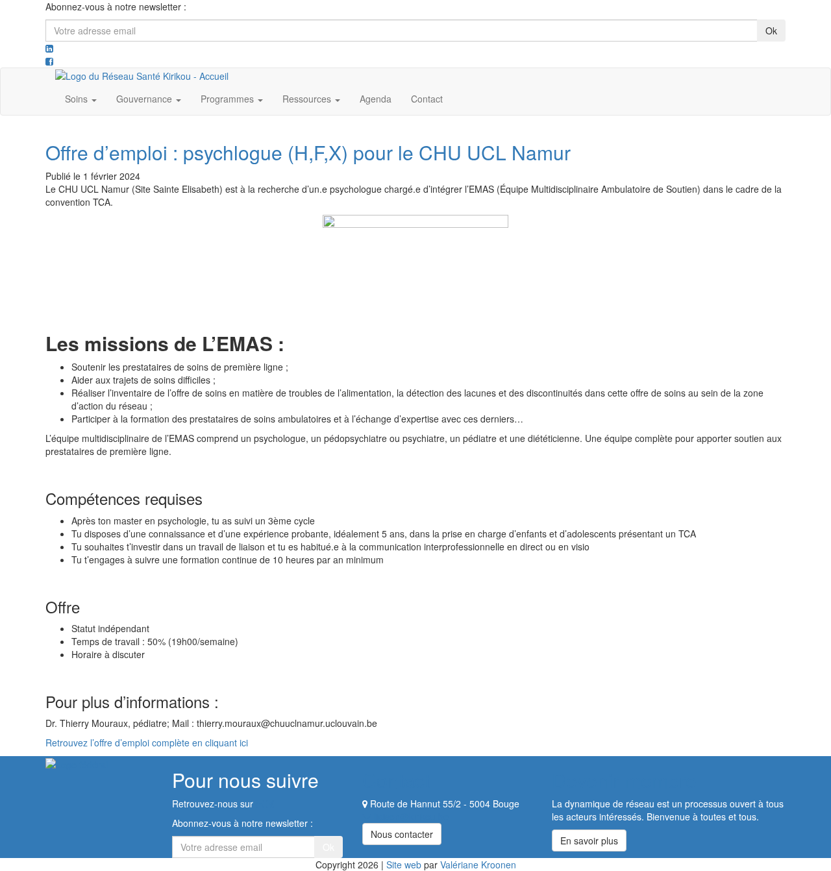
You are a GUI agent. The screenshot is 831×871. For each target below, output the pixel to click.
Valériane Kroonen (478, 864)
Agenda (375, 98)
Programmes (228, 98)
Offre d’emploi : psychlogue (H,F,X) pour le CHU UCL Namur (308, 152)
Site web (403, 864)
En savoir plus (589, 840)
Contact (427, 98)
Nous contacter (402, 834)
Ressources (308, 98)
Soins (77, 98)
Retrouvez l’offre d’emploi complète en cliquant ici (146, 742)
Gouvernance (145, 98)
